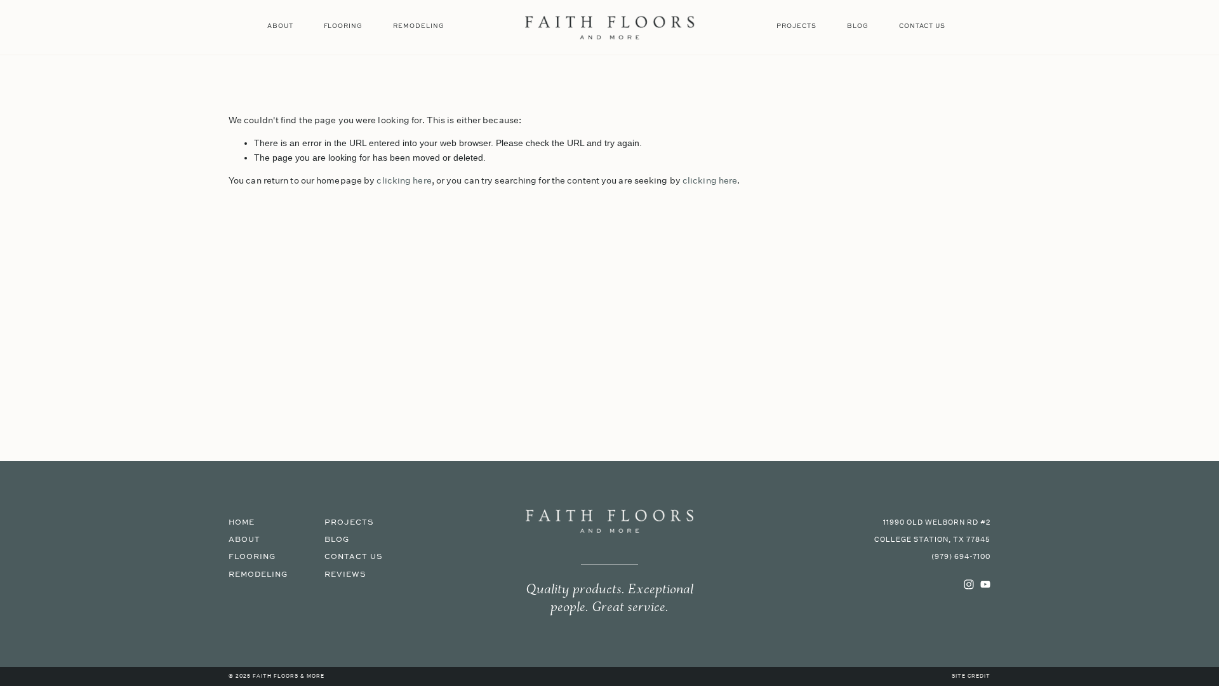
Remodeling (418, 26)
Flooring (343, 26)
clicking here (403, 180)
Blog (858, 26)
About (280, 26)
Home (242, 522)
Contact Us (922, 26)
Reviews (345, 574)
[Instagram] (969, 584)
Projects (796, 26)
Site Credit (971, 676)
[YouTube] (985, 584)
